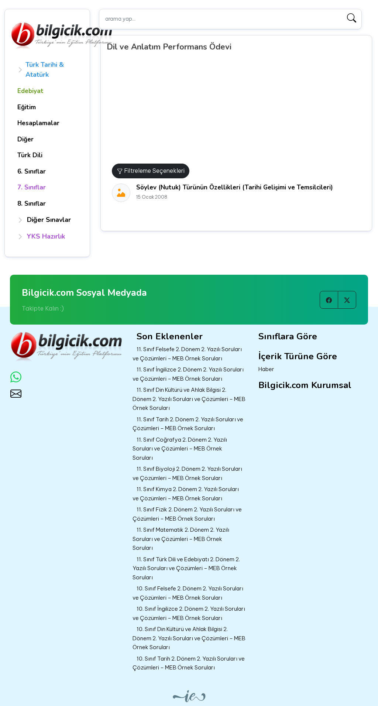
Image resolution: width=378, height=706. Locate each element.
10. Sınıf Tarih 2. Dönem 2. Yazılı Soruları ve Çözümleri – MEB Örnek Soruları (189, 663)
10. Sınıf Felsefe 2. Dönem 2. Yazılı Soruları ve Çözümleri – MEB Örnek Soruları (188, 593)
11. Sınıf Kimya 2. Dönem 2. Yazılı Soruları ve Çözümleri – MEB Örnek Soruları (186, 494)
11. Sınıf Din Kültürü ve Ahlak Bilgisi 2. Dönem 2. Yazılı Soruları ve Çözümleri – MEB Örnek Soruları (189, 398)
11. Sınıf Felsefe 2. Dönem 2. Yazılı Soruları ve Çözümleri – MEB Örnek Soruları (187, 354)
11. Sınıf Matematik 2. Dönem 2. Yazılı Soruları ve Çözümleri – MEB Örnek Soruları (181, 538)
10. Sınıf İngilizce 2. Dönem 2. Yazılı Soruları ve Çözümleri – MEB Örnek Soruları (189, 613)
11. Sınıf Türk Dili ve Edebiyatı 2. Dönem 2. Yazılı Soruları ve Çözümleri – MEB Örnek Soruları (186, 568)
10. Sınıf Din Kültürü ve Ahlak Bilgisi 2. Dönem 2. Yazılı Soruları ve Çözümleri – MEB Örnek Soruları (189, 638)
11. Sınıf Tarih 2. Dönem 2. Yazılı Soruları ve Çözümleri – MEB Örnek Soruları (188, 424)
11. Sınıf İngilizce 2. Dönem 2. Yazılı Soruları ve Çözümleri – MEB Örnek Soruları (188, 374)
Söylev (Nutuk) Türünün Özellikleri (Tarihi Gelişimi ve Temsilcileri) (234, 187)
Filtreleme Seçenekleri (154, 170)
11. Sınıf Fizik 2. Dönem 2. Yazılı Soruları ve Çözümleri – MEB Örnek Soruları (187, 514)
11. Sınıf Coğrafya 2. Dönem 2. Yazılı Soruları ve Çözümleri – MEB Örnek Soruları (180, 448)
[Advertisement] (239, 108)
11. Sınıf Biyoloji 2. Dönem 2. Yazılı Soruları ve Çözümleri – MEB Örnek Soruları (187, 473)
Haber (266, 369)
